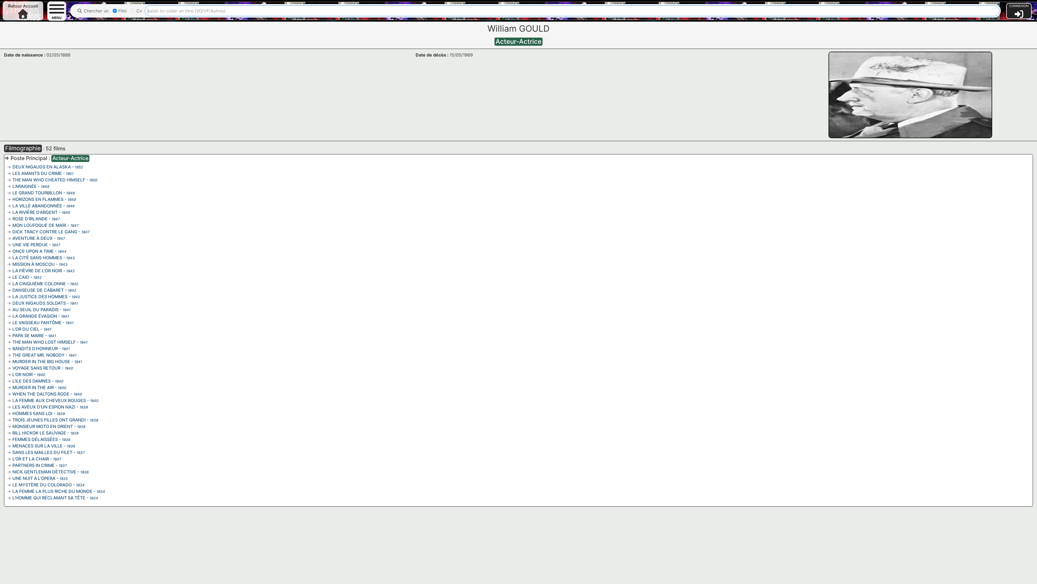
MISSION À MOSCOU (33, 264)
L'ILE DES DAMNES (31, 381)
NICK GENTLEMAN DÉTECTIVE (44, 471)
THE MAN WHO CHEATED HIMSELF (48, 179)
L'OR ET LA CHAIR (30, 459)
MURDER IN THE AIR (33, 387)
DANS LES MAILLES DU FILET (42, 452)
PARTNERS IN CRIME (33, 465)
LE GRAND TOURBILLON (37, 192)
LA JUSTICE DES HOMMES (40, 296)
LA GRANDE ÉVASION (34, 316)
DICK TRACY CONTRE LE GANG (44, 231)
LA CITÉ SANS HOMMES (37, 257)
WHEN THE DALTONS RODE (40, 394)
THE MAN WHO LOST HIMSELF (44, 342)
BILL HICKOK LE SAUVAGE (39, 433)
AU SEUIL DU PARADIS (35, 309)
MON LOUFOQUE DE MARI (39, 225)
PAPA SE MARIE (28, 335)
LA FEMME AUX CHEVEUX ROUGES (49, 400)
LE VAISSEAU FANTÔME (37, 322)
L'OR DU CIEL (25, 329)
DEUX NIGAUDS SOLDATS (39, 303)
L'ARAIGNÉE (24, 186)
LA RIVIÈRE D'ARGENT (35, 212)
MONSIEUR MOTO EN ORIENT (42, 426)
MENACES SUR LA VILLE (37, 446)
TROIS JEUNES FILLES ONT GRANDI (49, 420)
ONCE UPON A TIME (33, 251)
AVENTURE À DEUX (32, 238)
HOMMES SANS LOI (32, 413)
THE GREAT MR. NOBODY (38, 355)
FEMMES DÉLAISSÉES (35, 439)
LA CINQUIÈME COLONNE (39, 283)
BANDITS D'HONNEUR (35, 348)
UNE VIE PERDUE (30, 244)
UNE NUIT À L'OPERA (33, 478)
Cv (138, 11)
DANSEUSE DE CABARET (38, 290)
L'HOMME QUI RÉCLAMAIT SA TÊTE (48, 497)
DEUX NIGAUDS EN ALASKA (41, 167)
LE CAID (20, 277)
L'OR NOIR (22, 374)
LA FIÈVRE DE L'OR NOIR (37, 270)
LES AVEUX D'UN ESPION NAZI (43, 407)
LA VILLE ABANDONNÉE (37, 205)
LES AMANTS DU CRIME (37, 173)
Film (122, 11)
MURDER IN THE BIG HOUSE (41, 361)
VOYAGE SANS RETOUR (36, 368)
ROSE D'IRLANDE (30, 218)
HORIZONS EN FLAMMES (37, 199)
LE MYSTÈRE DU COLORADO (42, 484)
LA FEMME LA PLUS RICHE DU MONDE (52, 491)
